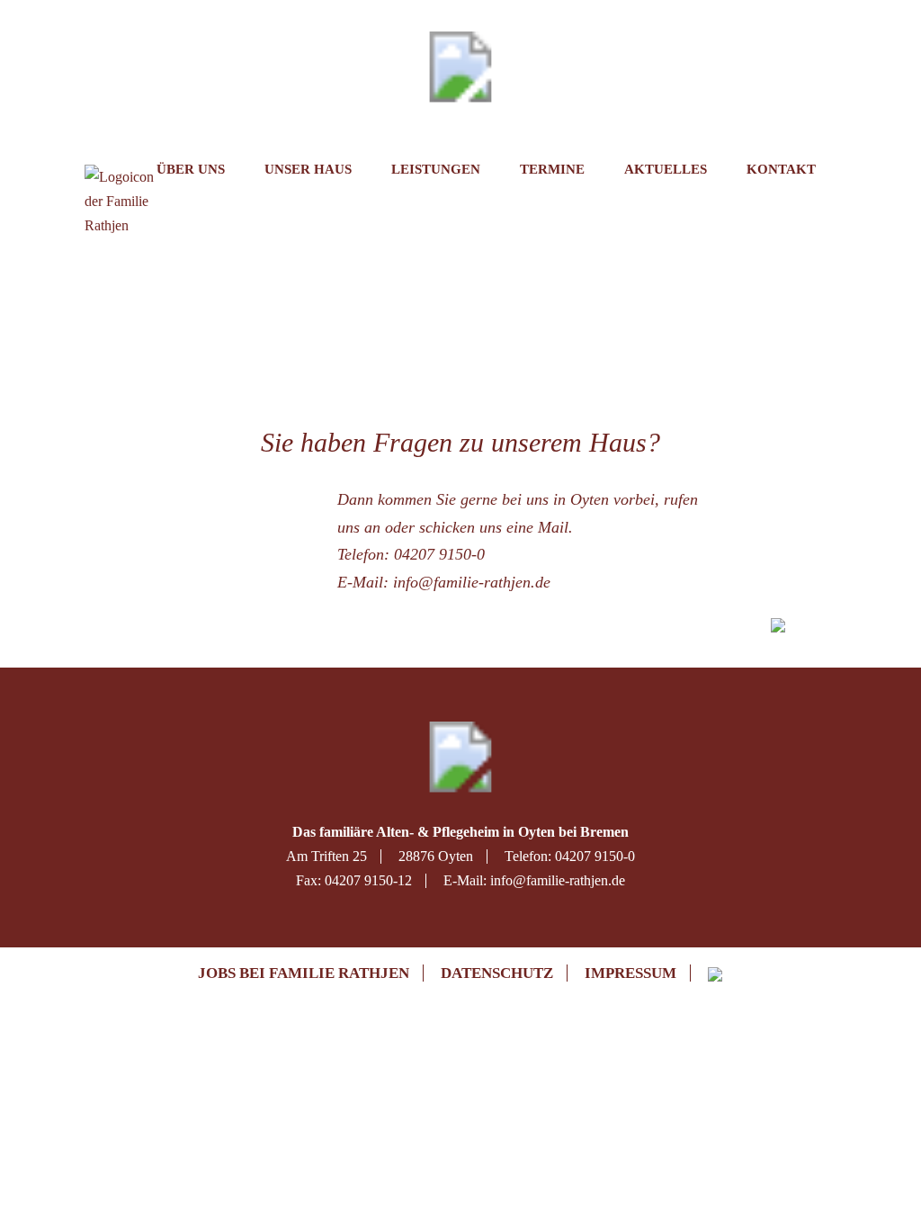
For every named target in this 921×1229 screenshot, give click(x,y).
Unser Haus (308, 169)
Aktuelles (665, 169)
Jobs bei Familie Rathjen (303, 973)
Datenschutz (497, 973)
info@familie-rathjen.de (471, 582)
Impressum (630, 973)
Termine (552, 169)
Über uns (190, 169)
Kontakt (781, 169)
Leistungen (435, 169)
